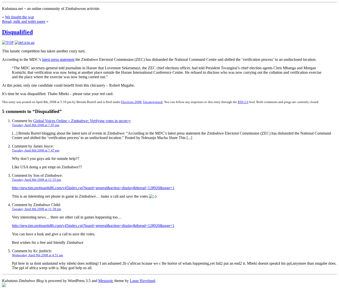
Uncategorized (153, 102)
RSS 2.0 (243, 102)
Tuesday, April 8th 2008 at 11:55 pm (36, 180)
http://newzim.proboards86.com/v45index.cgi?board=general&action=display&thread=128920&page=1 (93, 188)
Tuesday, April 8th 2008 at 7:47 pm (35, 150)
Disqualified (17, 32)
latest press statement (58, 59)
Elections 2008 (131, 102)
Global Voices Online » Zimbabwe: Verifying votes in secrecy (81, 121)
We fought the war (19, 17)
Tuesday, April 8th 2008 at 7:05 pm (35, 125)
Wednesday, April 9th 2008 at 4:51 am (37, 255)
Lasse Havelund (142, 281)
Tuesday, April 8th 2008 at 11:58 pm (36, 209)
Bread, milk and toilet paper (23, 21)
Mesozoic (105, 281)
